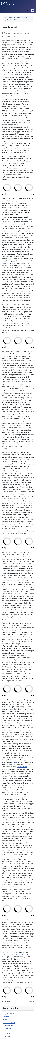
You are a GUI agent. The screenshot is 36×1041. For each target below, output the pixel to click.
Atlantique (8, 1028)
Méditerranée (9, 1025)
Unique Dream (22, 767)
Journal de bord (9, 1023)
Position (6, 1017)
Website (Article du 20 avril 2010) (14, 954)
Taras (15, 762)
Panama (7, 1033)
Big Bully (5, 263)
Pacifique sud (9, 1036)
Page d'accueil (8, 1014)
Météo (5, 1020)
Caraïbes (7, 1031)
